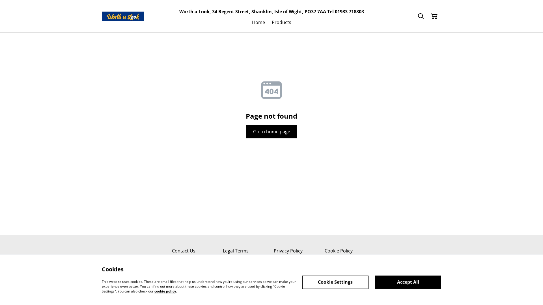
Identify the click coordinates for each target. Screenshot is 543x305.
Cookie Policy (339, 251)
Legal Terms (236, 251)
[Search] (421, 16)
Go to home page (271, 131)
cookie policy (165, 291)
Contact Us (183, 251)
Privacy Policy (288, 251)
